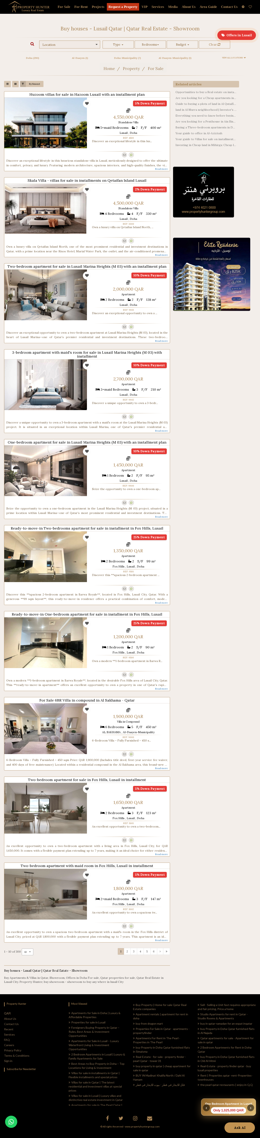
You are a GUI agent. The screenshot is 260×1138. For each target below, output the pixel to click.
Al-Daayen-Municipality (175, 57)
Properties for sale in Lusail (88, 1022)
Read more (161, 168)
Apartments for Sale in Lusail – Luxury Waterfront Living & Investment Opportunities (94, 1045)
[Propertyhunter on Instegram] (135, 1119)
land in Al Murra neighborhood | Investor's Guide (206, 109)
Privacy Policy (12, 1050)
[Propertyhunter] (150, 1119)
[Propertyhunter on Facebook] (108, 1119)
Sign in (8, 1061)
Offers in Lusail (238, 35)
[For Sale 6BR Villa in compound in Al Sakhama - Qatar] (45, 728)
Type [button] (117, 44)
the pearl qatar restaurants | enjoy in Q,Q (226, 1084)
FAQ (7, 1039)
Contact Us (11, 1024)
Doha (32, 57)
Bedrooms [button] (149, 44)
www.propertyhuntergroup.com (142, 1126)
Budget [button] (181, 44)
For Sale (64, 7)
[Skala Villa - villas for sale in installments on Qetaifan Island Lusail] (45, 209)
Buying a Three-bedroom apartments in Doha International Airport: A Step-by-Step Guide (206, 127)
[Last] (166, 951)
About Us (10, 1018)
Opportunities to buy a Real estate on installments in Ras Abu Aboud (206, 92)
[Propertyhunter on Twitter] (121, 1119)
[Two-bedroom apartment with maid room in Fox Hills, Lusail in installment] (45, 894)
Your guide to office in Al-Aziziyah (199, 133)
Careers (9, 1045)
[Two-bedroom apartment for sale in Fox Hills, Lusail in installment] (45, 808)
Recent (8, 1029)
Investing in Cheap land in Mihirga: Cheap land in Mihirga (206, 145)
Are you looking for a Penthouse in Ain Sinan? (206, 121)
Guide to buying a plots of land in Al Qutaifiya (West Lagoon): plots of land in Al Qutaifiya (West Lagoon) (206, 103)
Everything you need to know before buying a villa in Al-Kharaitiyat (206, 115)
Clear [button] (213, 44)
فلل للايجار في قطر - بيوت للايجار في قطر (160, 1084)
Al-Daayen (80, 57)
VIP (144, 7)
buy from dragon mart (149, 1023)
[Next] (160, 951)
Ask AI (240, 1127)
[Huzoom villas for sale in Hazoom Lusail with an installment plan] (45, 123)
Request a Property (123, 7)
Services (158, 7)
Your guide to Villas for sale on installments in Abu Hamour (206, 139)
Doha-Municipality (127, 57)
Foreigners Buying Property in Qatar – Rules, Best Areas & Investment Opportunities (94, 1031)
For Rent (81, 7)
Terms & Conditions (16, 1055)
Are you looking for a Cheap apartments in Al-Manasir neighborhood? (206, 98)
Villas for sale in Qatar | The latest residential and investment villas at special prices (95, 1086)
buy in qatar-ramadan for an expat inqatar (226, 1023)
